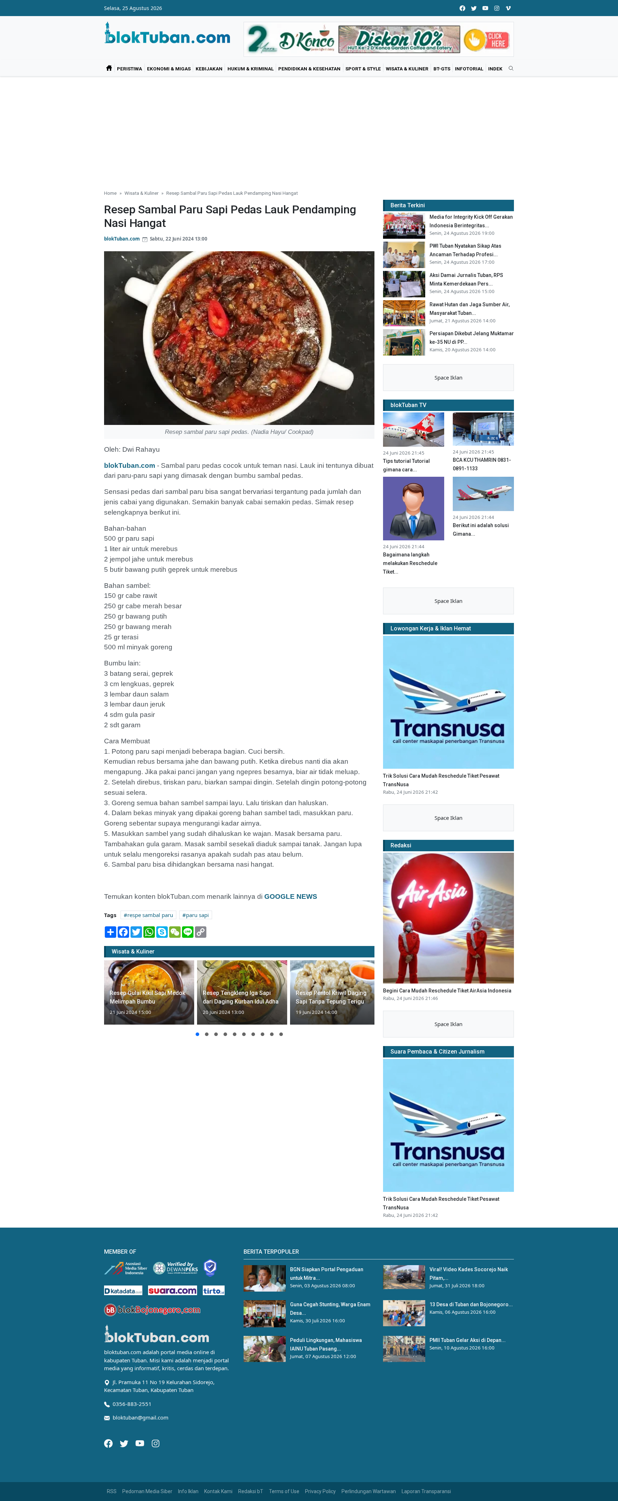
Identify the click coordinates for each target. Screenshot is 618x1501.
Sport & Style (363, 68)
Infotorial (469, 68)
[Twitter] (125, 1442)
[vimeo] (508, 8)
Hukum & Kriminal (250, 68)
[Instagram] (155, 1442)
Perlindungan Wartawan (369, 1491)
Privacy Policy (320, 1491)
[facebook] (462, 8)
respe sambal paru (150, 914)
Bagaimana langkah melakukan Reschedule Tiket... (410, 563)
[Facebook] (109, 1442)
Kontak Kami (218, 1491)
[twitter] (474, 8)
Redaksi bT (250, 1491)
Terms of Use (284, 1491)
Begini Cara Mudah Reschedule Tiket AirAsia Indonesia (447, 991)
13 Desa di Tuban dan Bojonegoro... (471, 1304)
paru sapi (197, 914)
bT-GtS (441, 68)
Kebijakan (209, 68)
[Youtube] (141, 1442)
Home (110, 193)
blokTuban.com (122, 239)
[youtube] (485, 8)
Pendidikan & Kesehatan (309, 68)
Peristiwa (129, 68)
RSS (112, 1491)
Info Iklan (188, 1491)
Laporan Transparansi (426, 1491)
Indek (495, 68)
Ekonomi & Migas (169, 68)
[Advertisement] (309, 130)
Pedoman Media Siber (147, 1491)
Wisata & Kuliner (407, 68)
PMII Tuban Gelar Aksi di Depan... (468, 1340)
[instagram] (496, 8)
